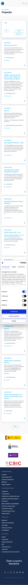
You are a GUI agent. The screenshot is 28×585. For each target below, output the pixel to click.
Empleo (4, 537)
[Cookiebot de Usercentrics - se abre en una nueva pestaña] (20, 263)
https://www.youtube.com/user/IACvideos (17, 572)
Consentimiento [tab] (6, 266)
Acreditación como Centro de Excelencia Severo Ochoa (14, 237)
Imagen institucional (7, 542)
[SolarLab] (24, 133)
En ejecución (9, 96)
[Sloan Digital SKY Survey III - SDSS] (24, 160)
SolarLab (6, 111)
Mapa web (4, 520)
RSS (3, 544)
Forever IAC (5, 501)
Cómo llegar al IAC (7, 477)
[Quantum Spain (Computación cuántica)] (24, 385)
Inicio (3, 9)
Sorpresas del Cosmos (10, 45)
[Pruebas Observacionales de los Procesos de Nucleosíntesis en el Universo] (24, 418)
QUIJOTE (6, 329)
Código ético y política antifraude (10, 496)
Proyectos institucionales (8, 506)
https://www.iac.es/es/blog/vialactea (23, 572)
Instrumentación (8, 259)
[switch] (24, 296)
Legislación (5, 491)
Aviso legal (5, 525)
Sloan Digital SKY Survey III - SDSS (14, 143)
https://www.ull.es (13, 455)
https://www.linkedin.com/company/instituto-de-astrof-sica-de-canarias (14, 572)
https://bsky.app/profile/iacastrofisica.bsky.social (20, 572)
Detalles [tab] (14, 266)
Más (15, 426)
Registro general (6, 484)
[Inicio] (2, 3)
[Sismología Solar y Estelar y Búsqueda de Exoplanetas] (24, 192)
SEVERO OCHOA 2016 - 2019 (12, 232)
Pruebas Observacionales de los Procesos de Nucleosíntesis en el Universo (13, 396)
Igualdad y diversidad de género (10, 498)
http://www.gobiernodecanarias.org (13, 446)
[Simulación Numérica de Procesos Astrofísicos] (24, 223)
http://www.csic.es (13, 464)
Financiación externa (7, 508)
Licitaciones (5, 539)
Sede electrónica (6, 547)
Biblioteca (4, 482)
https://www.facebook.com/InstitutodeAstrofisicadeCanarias (7, 572)
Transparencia (5, 493)
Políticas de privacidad (8, 522)
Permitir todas (14, 311)
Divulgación (7, 42)
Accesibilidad (5, 530)
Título (5, 22)
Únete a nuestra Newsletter (14, 562)
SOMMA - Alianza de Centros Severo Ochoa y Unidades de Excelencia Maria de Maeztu (12, 77)
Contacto (4, 474)
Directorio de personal (8, 479)
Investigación (7, 167)
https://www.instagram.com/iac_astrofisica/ (10, 572)
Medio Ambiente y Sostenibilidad (10, 503)
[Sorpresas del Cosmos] (24, 65)
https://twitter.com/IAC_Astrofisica (4, 572)
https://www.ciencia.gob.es (13, 438)
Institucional (7, 72)
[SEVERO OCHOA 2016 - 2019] (24, 253)
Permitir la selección (14, 316)
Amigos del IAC (6, 513)
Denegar (14, 321)
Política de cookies (7, 527)
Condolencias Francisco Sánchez (11, 552)
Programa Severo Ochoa (8, 511)
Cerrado (8, 60)
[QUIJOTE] (24, 351)
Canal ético (5, 549)
